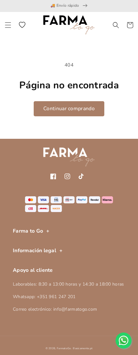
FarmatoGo (64, 348)
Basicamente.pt (82, 348)
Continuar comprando (69, 108)
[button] (8, 25)
